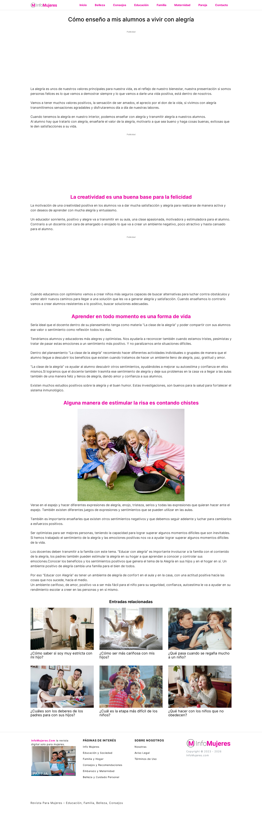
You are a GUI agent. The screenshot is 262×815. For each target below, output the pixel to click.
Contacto (221, 5)
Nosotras (141, 746)
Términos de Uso (146, 758)
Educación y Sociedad (97, 752)
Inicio (83, 5)
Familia (161, 5)
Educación (141, 5)
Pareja (202, 5)
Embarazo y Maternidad (99, 771)
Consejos (119, 5)
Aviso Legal (142, 752)
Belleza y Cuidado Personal (101, 777)
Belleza (100, 5)
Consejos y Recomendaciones (102, 764)
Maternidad (182, 5)
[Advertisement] (131, 59)
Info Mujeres (91, 746)
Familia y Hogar (93, 758)
